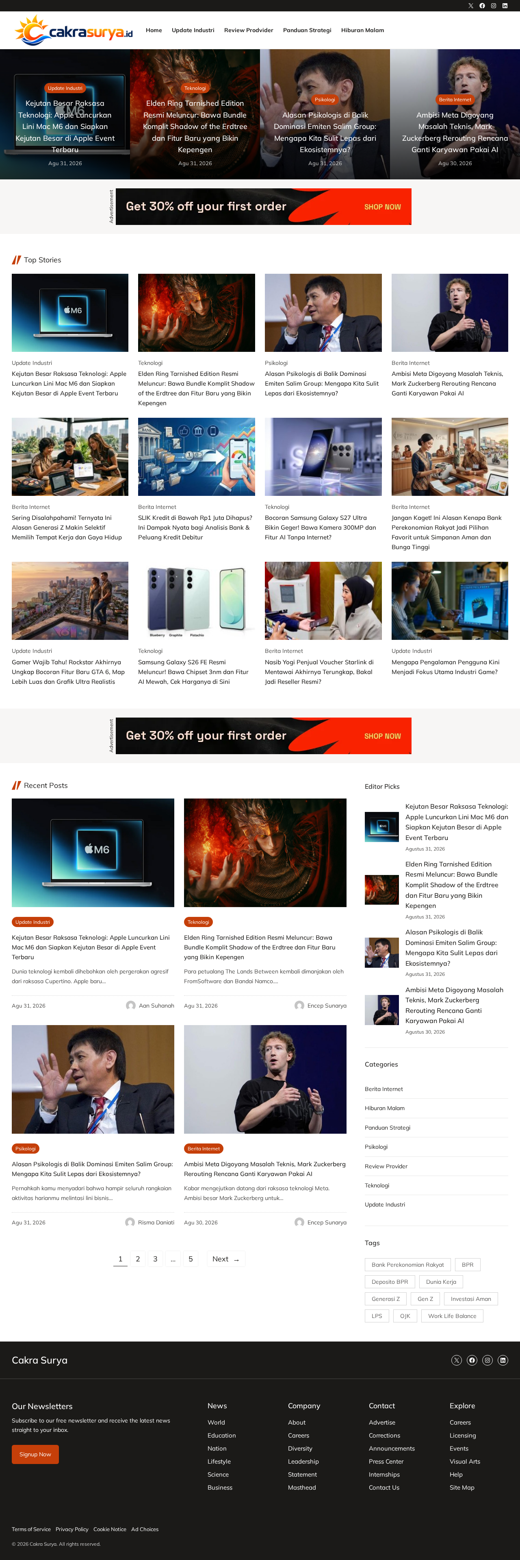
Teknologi (195, 88)
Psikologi (325, 99)
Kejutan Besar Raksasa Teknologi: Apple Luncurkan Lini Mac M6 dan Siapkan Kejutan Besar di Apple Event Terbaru (65, 126)
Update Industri (65, 88)
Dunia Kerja (441, 1281)
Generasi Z (386, 1299)
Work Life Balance (452, 1316)
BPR (468, 1264)
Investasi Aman (471, 1299)
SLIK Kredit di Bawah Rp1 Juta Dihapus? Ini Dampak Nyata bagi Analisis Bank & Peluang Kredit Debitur (195, 527)
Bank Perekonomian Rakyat (408, 1264)
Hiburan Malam (385, 1108)
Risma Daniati (156, 1222)
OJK (405, 1316)
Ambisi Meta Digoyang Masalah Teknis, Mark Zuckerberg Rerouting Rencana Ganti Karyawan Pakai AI (455, 132)
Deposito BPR (390, 1281)
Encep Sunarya (327, 1005)
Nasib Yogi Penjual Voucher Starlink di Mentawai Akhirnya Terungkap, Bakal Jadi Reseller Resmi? (319, 671)
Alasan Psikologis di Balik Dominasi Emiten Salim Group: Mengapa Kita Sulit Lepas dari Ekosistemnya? (325, 132)
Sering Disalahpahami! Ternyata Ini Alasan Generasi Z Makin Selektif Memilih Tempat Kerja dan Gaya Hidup (67, 527)
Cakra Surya (39, 1360)
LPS (377, 1316)
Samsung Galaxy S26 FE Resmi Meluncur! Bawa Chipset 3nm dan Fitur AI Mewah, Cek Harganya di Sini (193, 671)
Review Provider (386, 1166)
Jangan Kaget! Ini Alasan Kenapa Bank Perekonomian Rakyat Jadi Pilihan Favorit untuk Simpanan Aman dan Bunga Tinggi (447, 532)
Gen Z (425, 1299)
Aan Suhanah (156, 1005)
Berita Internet (455, 99)
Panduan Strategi (387, 1127)
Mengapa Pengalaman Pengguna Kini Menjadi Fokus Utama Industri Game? (446, 667)
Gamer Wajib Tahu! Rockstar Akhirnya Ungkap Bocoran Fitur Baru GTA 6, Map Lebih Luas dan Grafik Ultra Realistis (68, 671)
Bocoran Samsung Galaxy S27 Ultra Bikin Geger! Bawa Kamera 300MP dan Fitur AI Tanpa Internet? (320, 527)
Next (226, 1258)
